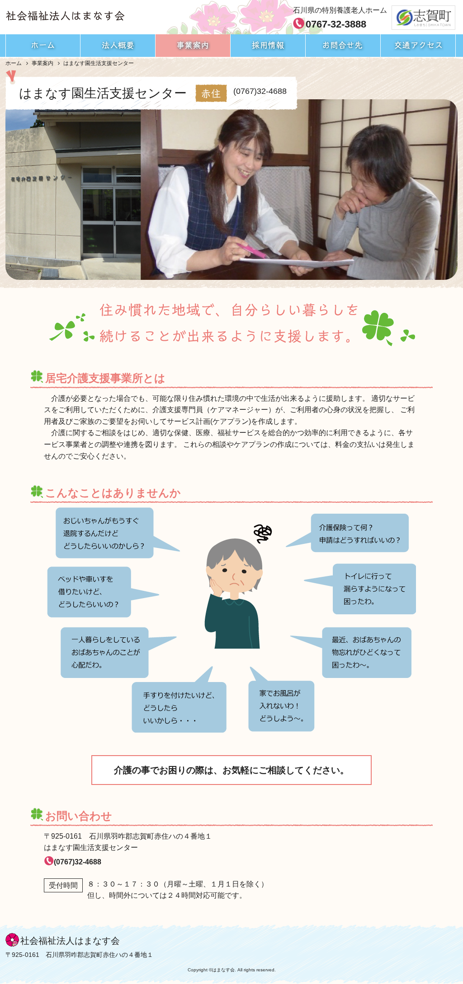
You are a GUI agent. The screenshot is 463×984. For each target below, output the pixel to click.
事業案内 (42, 63)
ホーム (13, 63)
